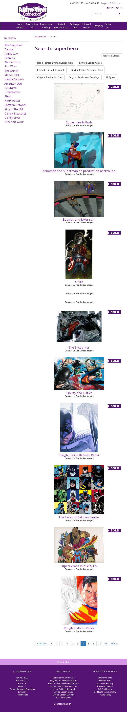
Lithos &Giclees (86, 26)
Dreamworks (12, 92)
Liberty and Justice (79, 393)
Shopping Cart (115, 7)
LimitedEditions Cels (61, 26)
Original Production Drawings (84, 77)
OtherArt (108, 26)
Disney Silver (12, 117)
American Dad (13, 83)
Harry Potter (12, 100)
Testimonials (22, 695)
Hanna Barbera (14, 79)
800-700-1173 (22, 680)
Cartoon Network (15, 105)
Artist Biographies (63, 697)
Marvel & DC (12, 75)
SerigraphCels (75, 26)
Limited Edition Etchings (63, 695)
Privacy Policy (105, 695)
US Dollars (114, 3)
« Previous (42, 643)
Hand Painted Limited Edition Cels (55, 62)
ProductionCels (32, 26)
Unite (79, 282)
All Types (110, 77)
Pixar (7, 96)
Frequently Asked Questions (22, 689)
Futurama (10, 88)
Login (103, 3)
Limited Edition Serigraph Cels (87, 70)
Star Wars (10, 66)
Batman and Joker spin (79, 219)
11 (106, 643)
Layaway (22, 692)
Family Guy (11, 54)
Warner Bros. (12, 62)
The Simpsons (13, 45)
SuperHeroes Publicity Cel (79, 566)
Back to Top (63, 662)
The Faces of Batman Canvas (79, 517)
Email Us (22, 683)
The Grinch (11, 71)
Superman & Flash (79, 122)
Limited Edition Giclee (90, 62)
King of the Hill (13, 109)
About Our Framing (104, 683)
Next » (114, 643)
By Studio (10, 38)
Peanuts (9, 58)
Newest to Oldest (111, 56)
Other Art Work (14, 122)
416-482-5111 (22, 678)
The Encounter (78, 347)
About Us (22, 686)
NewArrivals (20, 26)
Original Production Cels (50, 77)
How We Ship (105, 680)
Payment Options (105, 686)
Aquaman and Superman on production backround (79, 171)
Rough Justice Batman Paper (79, 455)
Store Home (40, 37)
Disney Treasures (15, 113)
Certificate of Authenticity (105, 692)
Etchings (98, 25)
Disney (8, 49)
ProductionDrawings (46, 26)
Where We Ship (105, 678)
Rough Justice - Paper (79, 628)
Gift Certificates (105, 689)
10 (100, 643)
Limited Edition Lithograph (50, 70)
